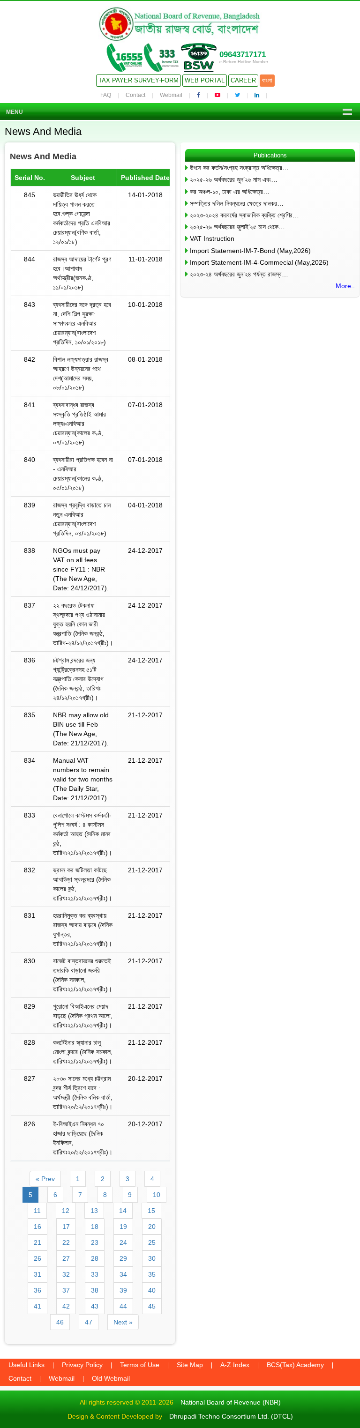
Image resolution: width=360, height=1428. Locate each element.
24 (123, 1242)
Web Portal (205, 80)
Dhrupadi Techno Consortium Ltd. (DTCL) (231, 1416)
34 (123, 1274)
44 (123, 1306)
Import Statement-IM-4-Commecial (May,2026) (259, 262)
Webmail (171, 95)
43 (94, 1306)
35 (152, 1274)
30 (152, 1258)
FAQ (105, 95)
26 (37, 1258)
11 (37, 1210)
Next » (123, 1322)
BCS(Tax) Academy (295, 1364)
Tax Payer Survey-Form (138, 80)
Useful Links (26, 1364)
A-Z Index (234, 1364)
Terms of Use (139, 1364)
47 (88, 1322)
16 (37, 1226)
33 (94, 1274)
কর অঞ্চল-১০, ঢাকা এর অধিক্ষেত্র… (230, 191)
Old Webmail (111, 1378)
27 (66, 1258)
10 (156, 1194)
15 (151, 1210)
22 (66, 1242)
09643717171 (242, 54)
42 (66, 1306)
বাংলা (267, 80)
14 (123, 1210)
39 (123, 1290)
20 (152, 1226)
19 (123, 1226)
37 (66, 1290)
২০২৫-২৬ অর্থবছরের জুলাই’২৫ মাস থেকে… (237, 227)
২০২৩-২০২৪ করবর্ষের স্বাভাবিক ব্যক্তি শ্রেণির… (244, 215)
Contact (135, 95)
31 (37, 1274)
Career (243, 80)
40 (152, 1290)
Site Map (190, 1364)
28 (94, 1258)
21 (37, 1242)
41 (37, 1306)
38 (94, 1290)
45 (152, 1306)
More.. (345, 286)
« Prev (45, 1179)
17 (66, 1226)
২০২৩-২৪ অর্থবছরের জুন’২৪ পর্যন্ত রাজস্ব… (239, 274)
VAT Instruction (212, 238)
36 (37, 1290)
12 (65, 1210)
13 (94, 1210)
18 (94, 1226)
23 (94, 1242)
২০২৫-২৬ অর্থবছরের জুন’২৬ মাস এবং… (234, 179)
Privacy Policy (82, 1364)
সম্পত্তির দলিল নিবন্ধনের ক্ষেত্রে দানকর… (237, 203)
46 (60, 1322)
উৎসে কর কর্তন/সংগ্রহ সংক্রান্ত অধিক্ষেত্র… (239, 167)
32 (66, 1274)
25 (152, 1242)
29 (123, 1258)
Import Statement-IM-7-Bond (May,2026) (250, 250)
